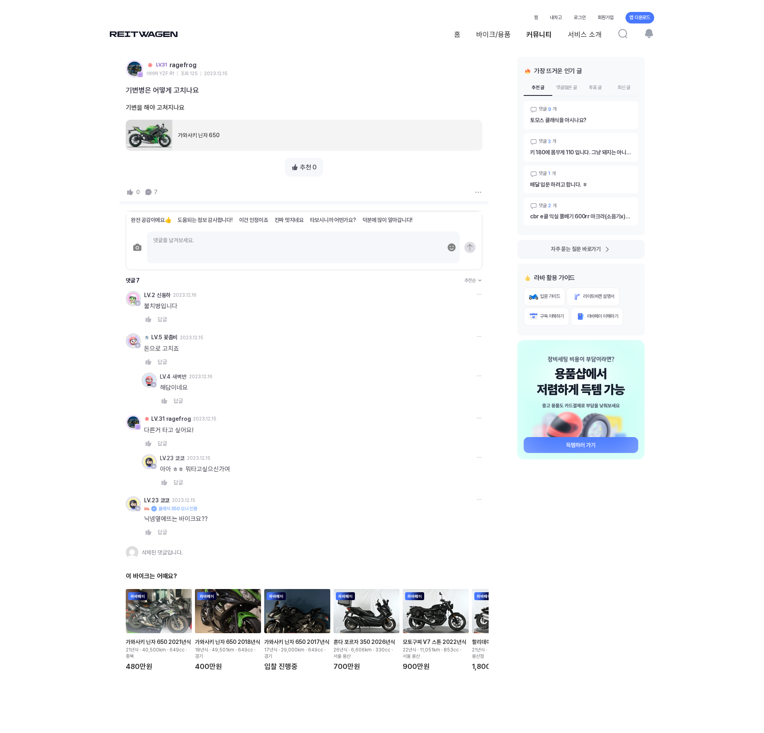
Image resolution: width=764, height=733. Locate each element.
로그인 (580, 17)
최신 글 (624, 87)
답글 (162, 319)
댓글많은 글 (566, 87)
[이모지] (451, 247)
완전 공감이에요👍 (151, 220)
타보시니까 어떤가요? (333, 220)
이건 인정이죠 (253, 220)
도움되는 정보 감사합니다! (204, 220)
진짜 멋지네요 (289, 220)
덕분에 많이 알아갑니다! (388, 220)
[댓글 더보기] (479, 294)
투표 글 (595, 87)
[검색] (623, 33)
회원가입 (606, 17)
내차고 (556, 17)
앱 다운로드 (640, 17)
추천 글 (538, 87)
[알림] (649, 33)
